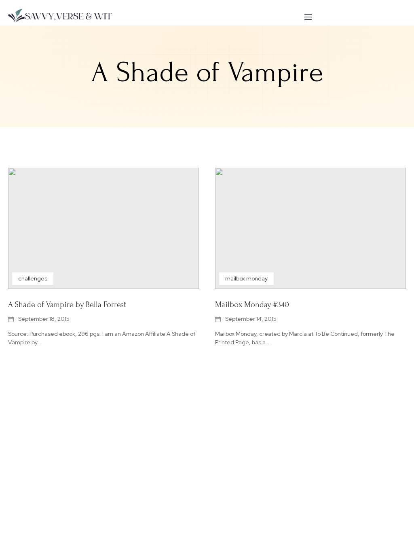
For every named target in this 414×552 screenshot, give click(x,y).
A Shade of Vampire (207, 72)
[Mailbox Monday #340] (310, 228)
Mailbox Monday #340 (252, 304)
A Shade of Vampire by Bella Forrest (67, 304)
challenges (32, 278)
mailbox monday (246, 278)
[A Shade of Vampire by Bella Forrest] (103, 228)
